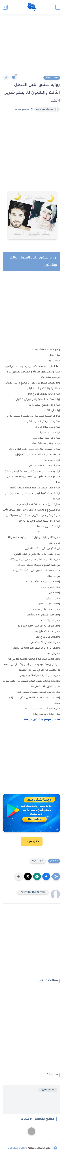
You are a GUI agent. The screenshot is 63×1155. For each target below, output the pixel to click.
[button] (46, 876)
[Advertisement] (31, 46)
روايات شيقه (52, 78)
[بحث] (5, 7)
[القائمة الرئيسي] (57, 7)
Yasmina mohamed (45, 109)
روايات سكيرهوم (16, 1148)
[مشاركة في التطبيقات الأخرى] (18, 876)
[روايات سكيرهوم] (31, 7)
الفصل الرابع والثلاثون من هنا (42, 720)
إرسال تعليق (47, 1090)
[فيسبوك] (31, 1131)
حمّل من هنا (31, 841)
